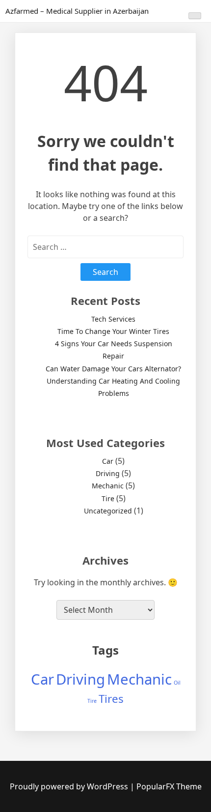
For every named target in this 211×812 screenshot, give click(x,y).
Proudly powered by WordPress (70, 786)
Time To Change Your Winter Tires (113, 331)
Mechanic (108, 485)
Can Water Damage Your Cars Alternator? (113, 368)
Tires (111, 698)
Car (107, 461)
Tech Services (113, 319)
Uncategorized (108, 510)
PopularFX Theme (169, 786)
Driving (108, 473)
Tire (108, 498)
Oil (177, 682)
